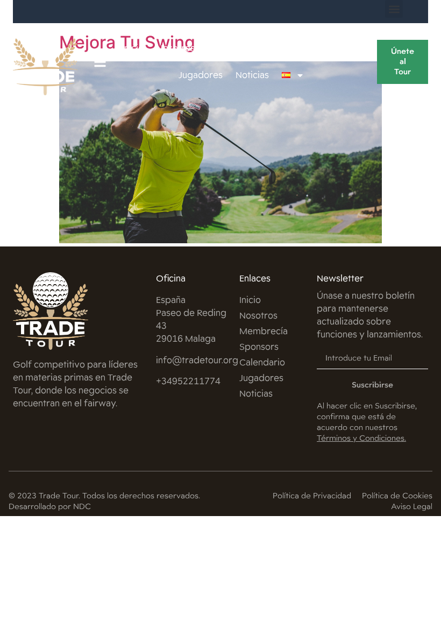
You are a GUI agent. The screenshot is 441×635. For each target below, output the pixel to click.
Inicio (133, 48)
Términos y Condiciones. (361, 438)
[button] (394, 9)
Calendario (338, 48)
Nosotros (176, 48)
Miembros (229, 48)
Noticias (252, 75)
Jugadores (201, 75)
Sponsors (283, 48)
